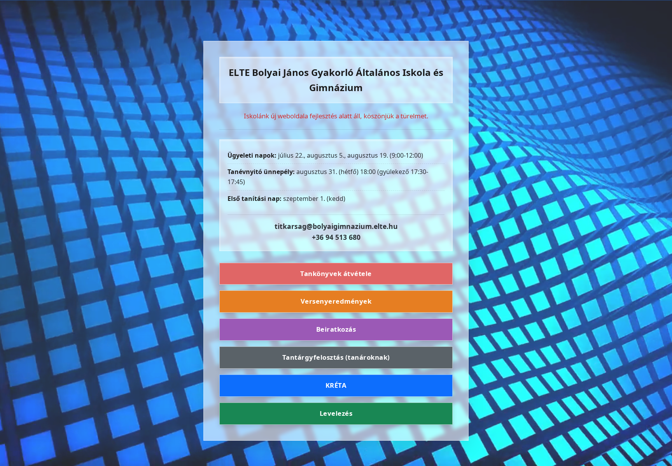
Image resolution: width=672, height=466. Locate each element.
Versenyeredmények (336, 301)
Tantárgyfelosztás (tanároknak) (336, 357)
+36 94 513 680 (336, 237)
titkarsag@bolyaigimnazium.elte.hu (336, 226)
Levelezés (336, 413)
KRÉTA (336, 385)
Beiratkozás (336, 329)
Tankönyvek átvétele (336, 273)
